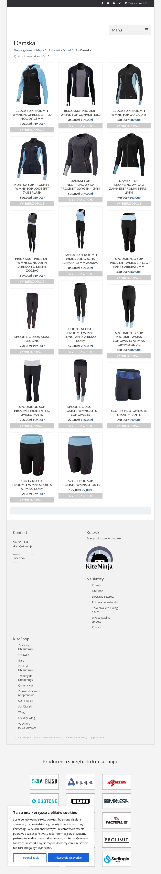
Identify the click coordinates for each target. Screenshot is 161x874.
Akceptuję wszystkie (69, 857)
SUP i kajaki (52, 50)
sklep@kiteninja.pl (24, 546)
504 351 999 (20, 542)
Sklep (38, 50)
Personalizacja (30, 857)
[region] (51, 836)
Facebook (19, 558)
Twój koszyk (138, 3)
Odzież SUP (70, 50)
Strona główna (23, 50)
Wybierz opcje (32, 129)
